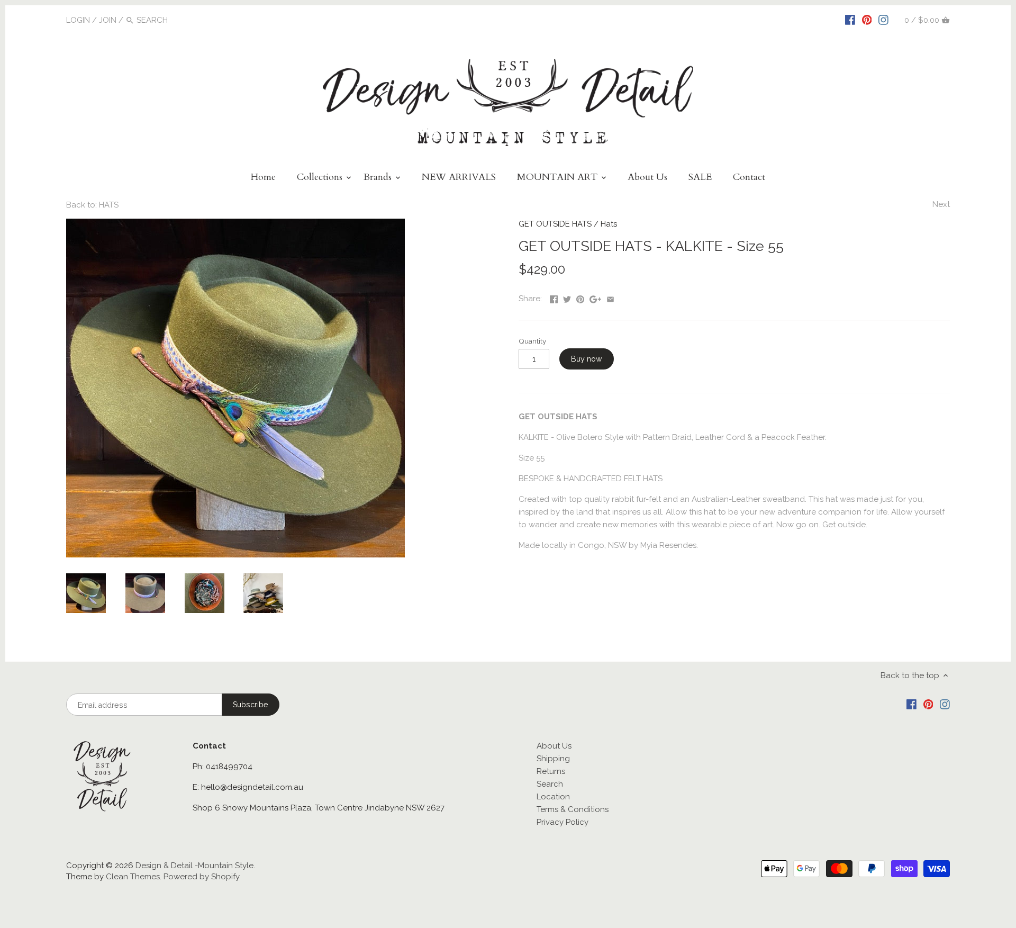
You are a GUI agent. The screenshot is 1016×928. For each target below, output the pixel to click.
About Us (554, 746)
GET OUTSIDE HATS (555, 224)
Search (550, 784)
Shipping (553, 758)
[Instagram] (883, 20)
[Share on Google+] (595, 297)
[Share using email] (610, 297)
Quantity (532, 341)
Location (553, 796)
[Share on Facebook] (554, 297)
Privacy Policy (562, 822)
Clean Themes (133, 876)
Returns (551, 771)
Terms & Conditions (573, 809)
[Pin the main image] (580, 297)
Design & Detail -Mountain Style (194, 865)
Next (941, 204)
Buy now (586, 359)
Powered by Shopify (202, 876)
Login (78, 20)
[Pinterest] (867, 20)
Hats (609, 224)
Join (107, 20)
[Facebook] (850, 20)
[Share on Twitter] (567, 297)
